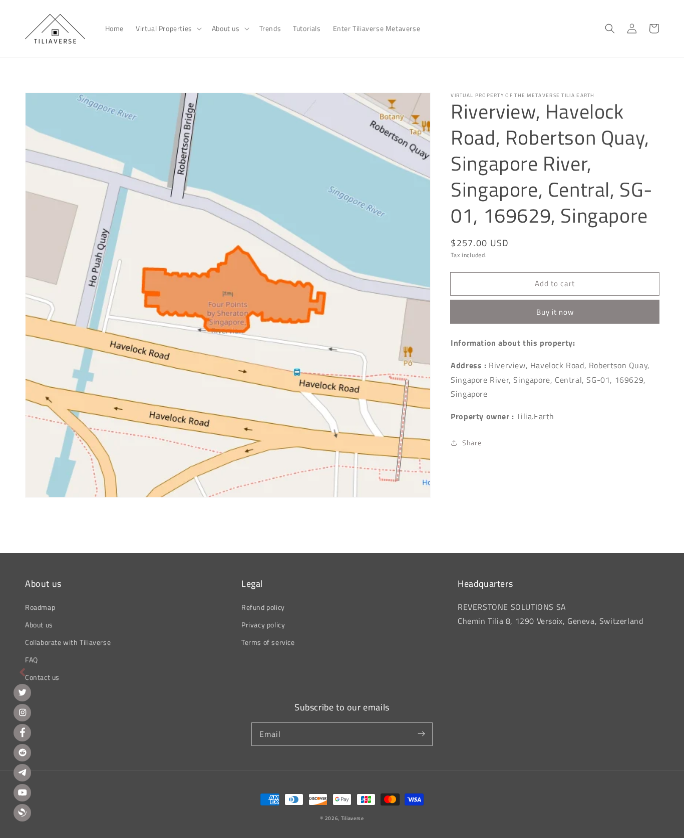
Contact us (42, 677)
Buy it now (555, 312)
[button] (168, 28)
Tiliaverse (352, 818)
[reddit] (22, 752)
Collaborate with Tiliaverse (68, 642)
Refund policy (263, 607)
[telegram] (22, 772)
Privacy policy (263, 624)
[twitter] (22, 692)
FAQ (31, 659)
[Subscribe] (421, 734)
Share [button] (471, 442)
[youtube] (22, 792)
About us (39, 624)
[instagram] (22, 712)
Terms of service (268, 642)
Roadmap (40, 607)
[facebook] (22, 732)
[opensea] (22, 812)
